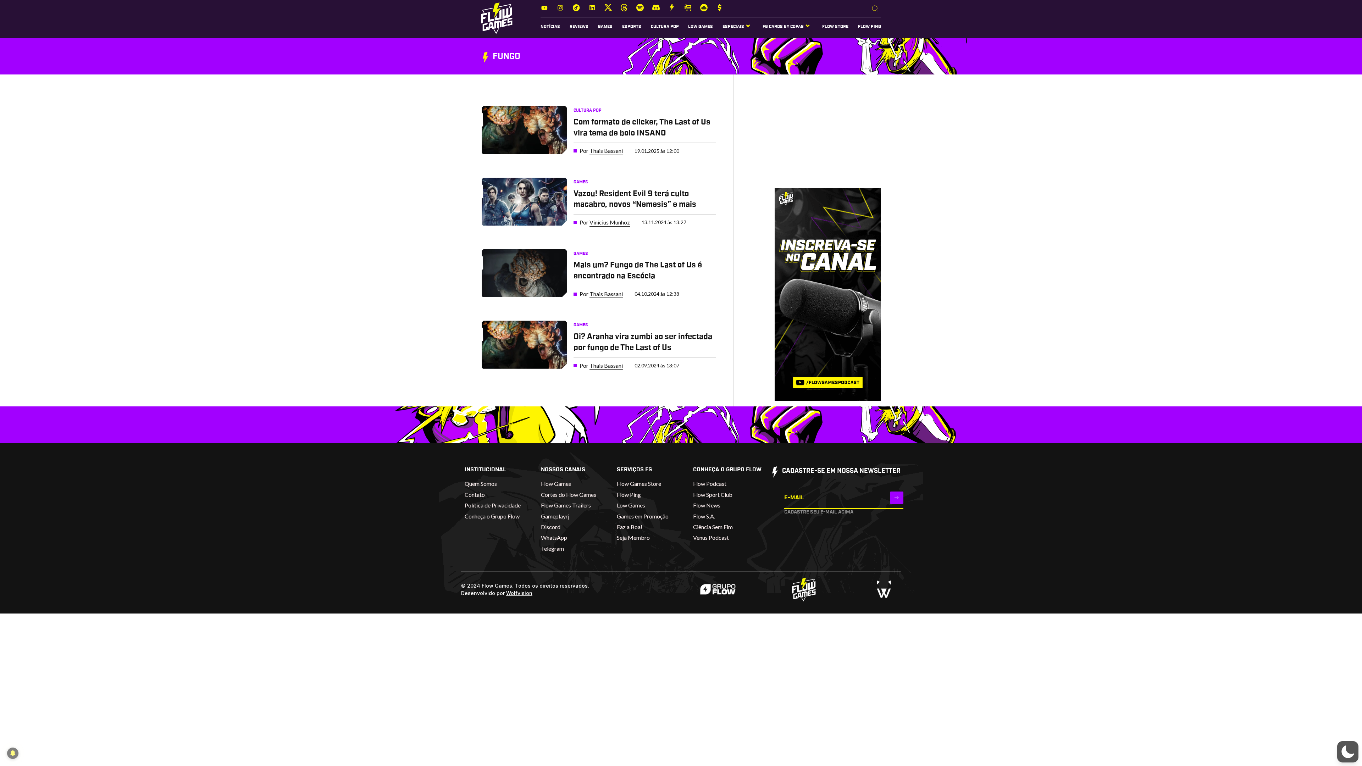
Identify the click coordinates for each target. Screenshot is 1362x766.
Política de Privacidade (493, 505)
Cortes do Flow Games (568, 494)
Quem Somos (481, 483)
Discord (550, 526)
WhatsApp (554, 537)
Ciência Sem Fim (713, 526)
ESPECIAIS (733, 26)
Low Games (700, 26)
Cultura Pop (665, 26)
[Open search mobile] (875, 9)
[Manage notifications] (12, 753)
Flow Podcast (709, 483)
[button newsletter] (896, 498)
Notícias (550, 26)
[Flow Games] (497, 18)
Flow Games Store (639, 483)
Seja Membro (633, 537)
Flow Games (556, 483)
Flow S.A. (704, 516)
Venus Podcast (711, 537)
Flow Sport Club (712, 494)
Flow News (706, 505)
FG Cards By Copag (783, 26)
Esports (631, 26)
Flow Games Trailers (566, 505)
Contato (475, 494)
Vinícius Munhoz (609, 222)
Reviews (579, 26)
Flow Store (835, 26)
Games (605, 26)
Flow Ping (869, 26)
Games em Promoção (643, 516)
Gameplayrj (555, 516)
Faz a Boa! (629, 526)
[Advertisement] (817, 138)
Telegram (552, 548)
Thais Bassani (606, 150)
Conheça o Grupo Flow (492, 516)
